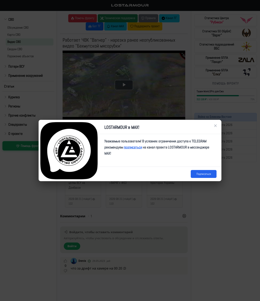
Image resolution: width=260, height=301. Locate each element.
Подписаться (203, 174)
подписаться (133, 147)
